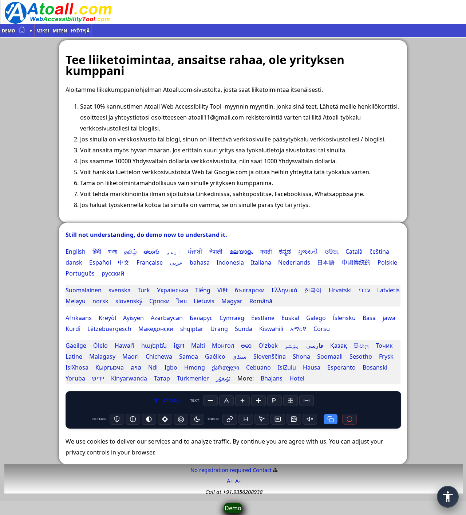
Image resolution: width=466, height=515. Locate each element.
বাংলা (112, 251)
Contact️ (262, 469)
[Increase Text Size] (242, 400)
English (76, 251)
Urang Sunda (231, 329)
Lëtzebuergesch (109, 329)
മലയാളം (241, 251)
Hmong (194, 367)
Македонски (155, 329)
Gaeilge (76, 346)
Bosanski (375, 367)
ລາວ (136, 367)
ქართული (225, 367)
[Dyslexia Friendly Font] (274, 400)
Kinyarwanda (129, 378)
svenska (119, 290)
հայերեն (154, 346)
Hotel (296, 378)
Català (354, 251)
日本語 (326, 262)
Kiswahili (271, 329)
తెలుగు (151, 251)
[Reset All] (349, 419)
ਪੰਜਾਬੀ (195, 251)
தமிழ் (130, 251)
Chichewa (159, 356)
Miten (60, 31)
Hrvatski (340, 290)
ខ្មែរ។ (179, 346)
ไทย (182, 301)
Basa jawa (379, 318)
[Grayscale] (133, 419)
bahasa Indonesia (217, 262)
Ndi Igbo (162, 367)
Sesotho (361, 356)
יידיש (98, 378)
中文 (124, 262)
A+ (230, 480)
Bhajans (272, 378)
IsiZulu (287, 367)
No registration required (220, 469)
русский (113, 273)
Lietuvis (204, 301)
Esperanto (341, 367)
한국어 (313, 290)
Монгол (223, 346)
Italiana (261, 262)
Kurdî (73, 329)
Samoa (188, 356)
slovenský (128, 301)
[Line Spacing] (290, 400)
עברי (364, 290)
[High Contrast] (117, 419)
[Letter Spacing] (306, 400)
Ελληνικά (284, 290)
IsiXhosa (77, 367)
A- (238, 480)
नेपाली (215, 251)
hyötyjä (80, 31)
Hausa (311, 367)
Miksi (43, 31)
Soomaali (330, 356)
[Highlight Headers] (245, 419)
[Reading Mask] (277, 419)
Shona (301, 356)
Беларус (201, 318)
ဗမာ (246, 346)
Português (80, 273)
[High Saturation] (181, 419)
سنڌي (239, 356)
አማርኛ (298, 329)
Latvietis (388, 290)
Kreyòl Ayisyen (121, 318)
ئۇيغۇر (223, 378)
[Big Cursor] (261, 419)
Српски (159, 301)
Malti (198, 346)
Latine (74, 356)
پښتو (292, 346)
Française (150, 262)
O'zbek (268, 346)
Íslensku (344, 318)
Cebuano (258, 367)
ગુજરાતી (308, 251)
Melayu (76, 301)
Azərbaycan (167, 318)
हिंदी (96, 251)
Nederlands (294, 262)
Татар (162, 378)
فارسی (314, 346)
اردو (173, 251)
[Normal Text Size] (226, 400)
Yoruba (75, 378)
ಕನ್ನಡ (285, 251)
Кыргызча (109, 367)
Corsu (321, 329)
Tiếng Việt (211, 290)
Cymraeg (232, 318)
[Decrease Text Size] (210, 400)
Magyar (231, 301)
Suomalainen (84, 290)
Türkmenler (193, 378)
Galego (316, 318)
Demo (8, 31)
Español (100, 262)
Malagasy (102, 356)
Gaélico (215, 356)
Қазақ (338, 346)
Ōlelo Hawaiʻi (113, 346)
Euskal (290, 318)
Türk (144, 290)
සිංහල (361, 346)
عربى (176, 262)
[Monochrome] (149, 419)
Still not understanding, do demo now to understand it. (146, 235)
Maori (130, 356)
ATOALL (172, 400)
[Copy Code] (330, 419)
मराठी (266, 251)
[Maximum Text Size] (258, 400)
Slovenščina (269, 356)
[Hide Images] (294, 419)
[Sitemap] (275, 469)
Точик (384, 346)
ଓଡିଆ (332, 251)
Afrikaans (79, 318)
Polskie (387, 262)
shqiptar (192, 329)
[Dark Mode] (197, 419)
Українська (172, 290)
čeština (379, 251)
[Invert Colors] (165, 419)
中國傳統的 (356, 262)
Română (260, 301)
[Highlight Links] (229, 419)
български (250, 290)
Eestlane (263, 318)
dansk (74, 262)
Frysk (386, 356)
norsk (100, 301)
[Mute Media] (310, 419)
